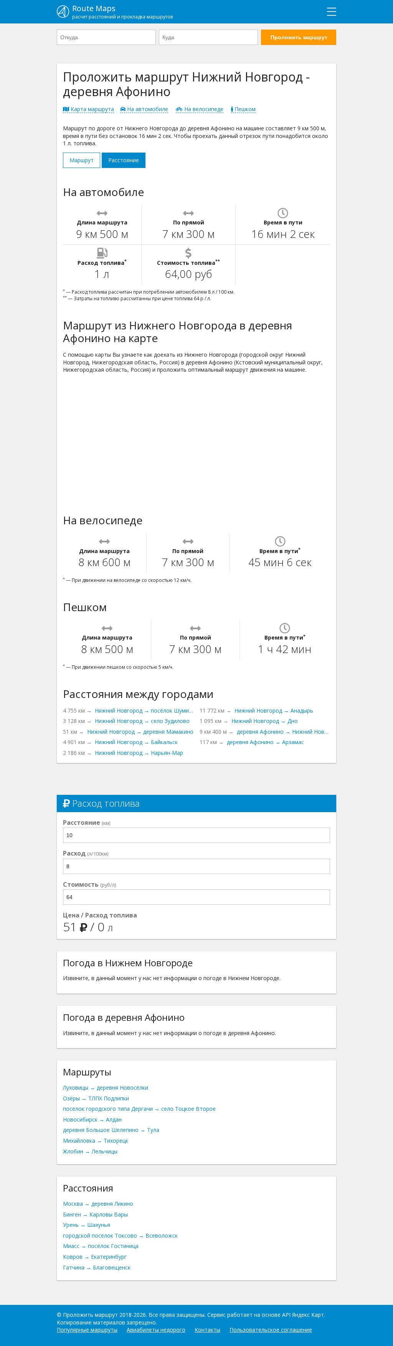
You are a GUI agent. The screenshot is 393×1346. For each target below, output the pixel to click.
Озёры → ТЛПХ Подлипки (96, 1098)
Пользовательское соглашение (271, 1329)
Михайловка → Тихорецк (95, 1140)
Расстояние (123, 160)
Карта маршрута (91, 109)
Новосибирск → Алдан (92, 1119)
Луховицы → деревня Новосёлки (105, 1087)
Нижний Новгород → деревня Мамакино (140, 731)
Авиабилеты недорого (156, 1329)
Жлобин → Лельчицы (90, 1151)
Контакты (207, 1329)
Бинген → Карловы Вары (95, 1214)
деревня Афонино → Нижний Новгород (283, 731)
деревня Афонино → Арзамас (265, 742)
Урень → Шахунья (86, 1224)
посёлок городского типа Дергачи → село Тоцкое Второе (139, 1108)
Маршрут (81, 160)
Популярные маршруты (87, 1329)
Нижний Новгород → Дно (264, 721)
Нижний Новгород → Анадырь (273, 710)
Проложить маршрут (299, 37)
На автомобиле (146, 109)
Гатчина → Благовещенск (96, 1267)
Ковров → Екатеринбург (95, 1256)
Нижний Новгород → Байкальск (136, 742)
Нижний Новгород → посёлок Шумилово (144, 710)
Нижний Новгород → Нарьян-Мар (139, 752)
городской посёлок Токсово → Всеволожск (120, 1235)
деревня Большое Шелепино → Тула (111, 1129)
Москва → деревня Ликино (98, 1203)
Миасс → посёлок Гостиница (101, 1246)
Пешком (244, 109)
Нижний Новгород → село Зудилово (142, 721)
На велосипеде (203, 109)
